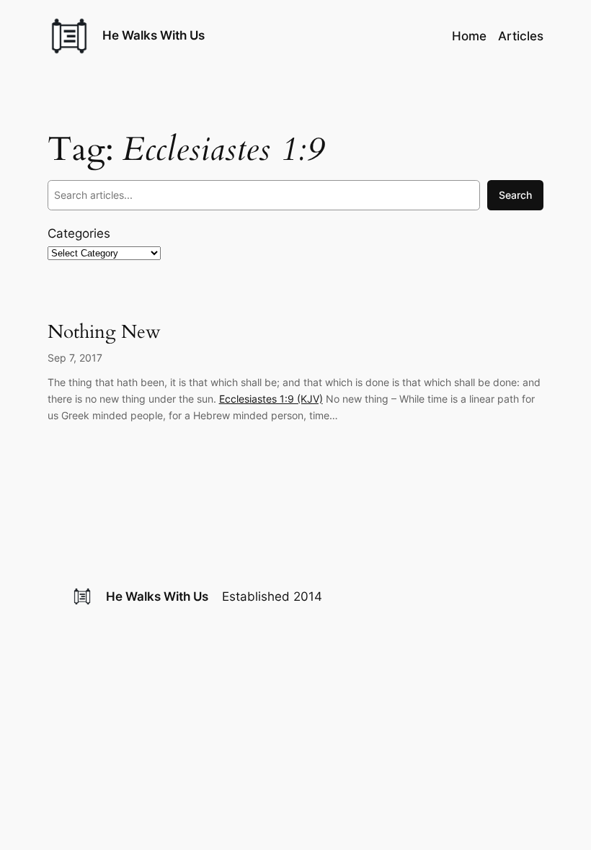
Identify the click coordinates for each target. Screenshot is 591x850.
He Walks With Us (153, 35)
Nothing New (104, 332)
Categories (79, 233)
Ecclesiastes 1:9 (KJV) (271, 399)
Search (515, 195)
